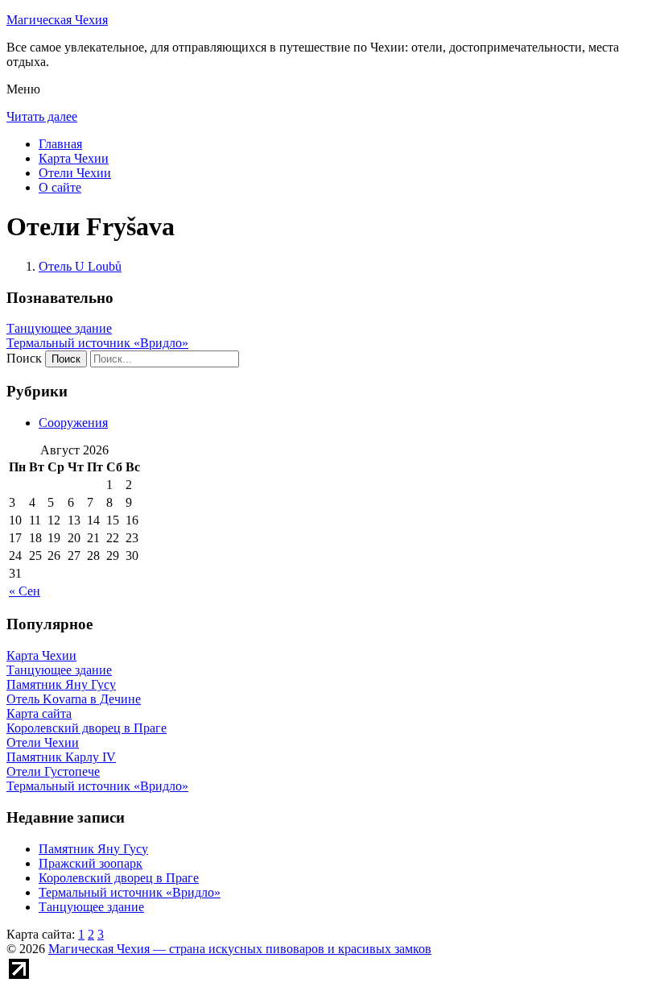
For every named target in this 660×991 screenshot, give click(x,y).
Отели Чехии (75, 173)
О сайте (60, 187)
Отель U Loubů (80, 266)
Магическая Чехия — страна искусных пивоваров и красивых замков (239, 949)
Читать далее (41, 116)
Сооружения (73, 422)
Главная (60, 144)
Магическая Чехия (57, 20)
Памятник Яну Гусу (93, 849)
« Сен (24, 591)
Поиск (24, 358)
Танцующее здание (59, 328)
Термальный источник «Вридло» (97, 343)
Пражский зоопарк (90, 863)
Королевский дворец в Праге (119, 878)
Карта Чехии (74, 158)
